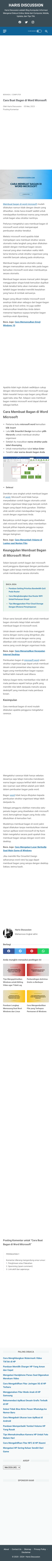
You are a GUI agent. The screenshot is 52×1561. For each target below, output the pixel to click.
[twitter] (26, 22)
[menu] (4, 31)
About (6, 1549)
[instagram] (32, 22)
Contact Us (16, 1549)
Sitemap (27, 1549)
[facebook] (19, 22)
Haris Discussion (26, 5)
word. (8, 497)
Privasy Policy (40, 1549)
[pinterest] (32, 951)
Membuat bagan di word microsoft (20, 204)
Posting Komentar (11, 109)
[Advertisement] (26, 64)
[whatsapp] (43, 951)
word (12, 795)
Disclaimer (26, 1552)
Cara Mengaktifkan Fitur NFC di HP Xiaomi (24, 1443)
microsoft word (31, 660)
